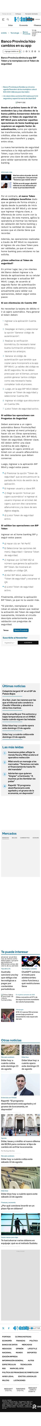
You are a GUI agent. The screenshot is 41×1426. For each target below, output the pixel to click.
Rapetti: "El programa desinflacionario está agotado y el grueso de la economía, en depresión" (21, 789)
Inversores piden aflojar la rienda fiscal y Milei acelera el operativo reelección (23, 755)
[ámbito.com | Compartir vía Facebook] (26, 51)
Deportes (32, 1352)
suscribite (30, 19)
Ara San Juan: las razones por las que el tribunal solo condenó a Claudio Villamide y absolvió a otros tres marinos (19, 703)
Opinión (19, 1348)
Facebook (8, 1328)
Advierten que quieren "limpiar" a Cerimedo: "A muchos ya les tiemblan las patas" (22, 777)
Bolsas (14, 838)
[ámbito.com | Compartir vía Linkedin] (32, 51)
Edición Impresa (10, 1356)
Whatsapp (32, 1328)
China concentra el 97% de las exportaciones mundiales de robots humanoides (27, 999)
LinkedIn (20, 1328)
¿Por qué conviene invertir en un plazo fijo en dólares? (17, 1207)
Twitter (3, 1328)
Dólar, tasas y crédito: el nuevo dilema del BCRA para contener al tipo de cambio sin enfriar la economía (20, 1144)
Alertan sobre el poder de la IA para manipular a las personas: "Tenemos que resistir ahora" (25, 177)
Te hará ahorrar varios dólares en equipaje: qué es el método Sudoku (19, 1242)
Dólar (10, 25)
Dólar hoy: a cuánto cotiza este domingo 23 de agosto (18, 735)
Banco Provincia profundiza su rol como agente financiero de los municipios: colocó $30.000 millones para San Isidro (20, 89)
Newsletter (34, 1328)
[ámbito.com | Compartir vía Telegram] (35, 51)
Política (34, 1341)
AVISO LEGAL (8, 1376)
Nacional (6, 1352)
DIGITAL (8, 1390)
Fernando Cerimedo (31, 14)
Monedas (5, 838)
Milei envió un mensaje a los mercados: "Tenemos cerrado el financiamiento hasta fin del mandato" (23, 765)
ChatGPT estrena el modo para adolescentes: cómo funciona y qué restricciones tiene (31, 979)
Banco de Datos (9, 1345)
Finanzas (20, 1341)
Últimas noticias (23, 1337)
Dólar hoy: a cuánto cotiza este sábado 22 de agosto (17, 1160)
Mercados (27, 1345)
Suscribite (28, 642)
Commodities (25, 838)
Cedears (36, 838)
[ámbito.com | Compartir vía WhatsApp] (24, 51)
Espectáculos (9, 1364)
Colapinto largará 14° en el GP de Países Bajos (19, 692)
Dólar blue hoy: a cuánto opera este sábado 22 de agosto (19, 1195)
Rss (4, 1368)
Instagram (14, 1328)
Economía (23, 25)
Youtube (26, 1328)
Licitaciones (19, 1380)
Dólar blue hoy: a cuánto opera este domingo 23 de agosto (18, 727)
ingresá (37, 19)
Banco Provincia (26, 33)
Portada (6, 1337)
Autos (31, 1360)
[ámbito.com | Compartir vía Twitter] (29, 51)
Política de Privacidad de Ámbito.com (20, 1372)
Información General (13, 1360)
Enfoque (18, 14)
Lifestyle (32, 1348)
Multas (5, 1380)
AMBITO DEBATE (32, 1389)
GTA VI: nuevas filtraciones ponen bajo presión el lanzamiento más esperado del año (27, 1015)
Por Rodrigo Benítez (8, 1151)
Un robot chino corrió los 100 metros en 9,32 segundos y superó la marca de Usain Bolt (20, 97)
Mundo (19, 1352)
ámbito (4, 33)
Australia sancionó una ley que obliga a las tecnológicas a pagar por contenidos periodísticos (9, 980)
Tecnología (14, 33)
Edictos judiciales (27, 1376)
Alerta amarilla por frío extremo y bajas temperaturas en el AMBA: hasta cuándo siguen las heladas (19, 717)
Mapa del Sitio (17, 1368)
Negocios (6, 1348)
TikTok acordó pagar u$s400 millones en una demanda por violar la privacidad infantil (25, 185)
